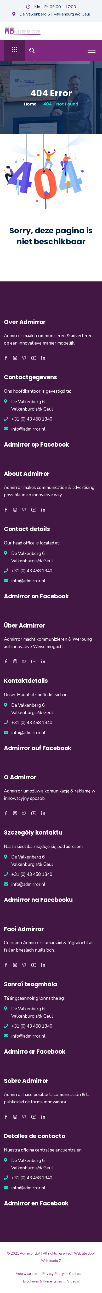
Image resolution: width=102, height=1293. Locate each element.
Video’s (73, 1281)
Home (30, 104)
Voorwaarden (26, 1273)
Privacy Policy (53, 1273)
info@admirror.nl (28, 429)
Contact (75, 1273)
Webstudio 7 (51, 1261)
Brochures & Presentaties (42, 1281)
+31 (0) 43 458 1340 (31, 419)
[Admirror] (23, 31)
